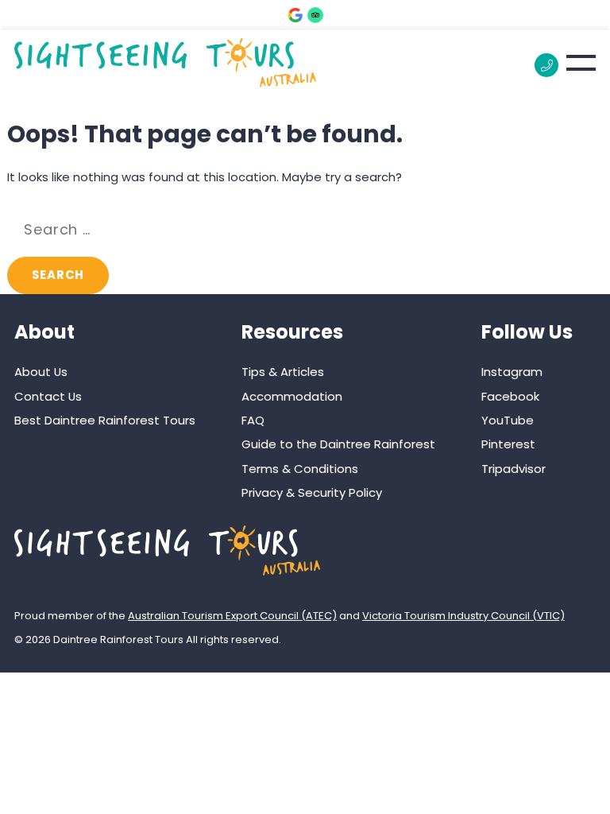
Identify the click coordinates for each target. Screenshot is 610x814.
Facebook (510, 396)
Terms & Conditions (299, 468)
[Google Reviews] (295, 15)
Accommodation (291, 396)
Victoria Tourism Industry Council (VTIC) (463, 615)
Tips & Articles (282, 371)
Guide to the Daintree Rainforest (338, 444)
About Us (41, 371)
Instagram (511, 371)
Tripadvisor (513, 468)
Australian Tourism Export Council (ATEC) (232, 615)
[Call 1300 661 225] (546, 65)
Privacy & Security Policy (311, 492)
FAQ (252, 420)
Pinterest (508, 444)
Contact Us (48, 396)
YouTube (507, 420)
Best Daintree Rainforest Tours (104, 420)
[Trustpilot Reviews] (315, 15)
